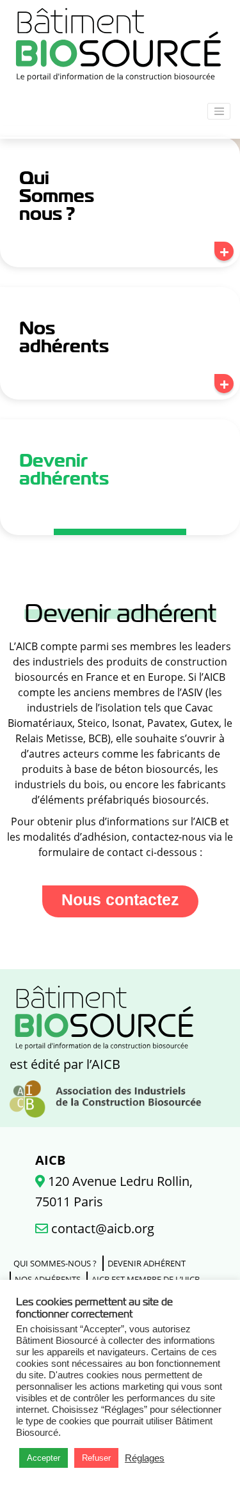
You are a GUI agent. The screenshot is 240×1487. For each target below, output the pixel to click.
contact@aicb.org (101, 1228)
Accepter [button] (43, 1458)
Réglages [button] (144, 1458)
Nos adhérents (64, 336)
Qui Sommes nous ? (56, 195)
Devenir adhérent (147, 1263)
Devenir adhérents (64, 469)
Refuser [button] (96, 1458)
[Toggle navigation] (218, 111)
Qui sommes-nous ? (55, 1263)
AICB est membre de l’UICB (146, 1279)
